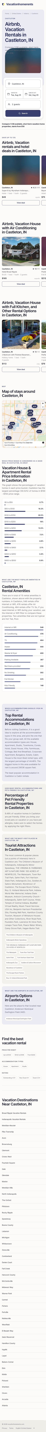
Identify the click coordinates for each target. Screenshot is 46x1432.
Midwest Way (7, 1287)
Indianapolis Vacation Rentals (14, 1119)
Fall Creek (6, 1269)
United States (16, 13)
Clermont (5, 1150)
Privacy (4, 1428)
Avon (4, 1138)
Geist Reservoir (8, 1337)
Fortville (5, 1312)
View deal (21, 203)
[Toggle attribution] (43, 442)
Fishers (5, 1306)
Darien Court (7, 1262)
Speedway (6, 1219)
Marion (4, 1181)
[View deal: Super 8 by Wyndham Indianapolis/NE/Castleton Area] (21, 170)
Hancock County (8, 1275)
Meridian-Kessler (9, 1125)
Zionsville (5, 1250)
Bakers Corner (7, 1362)
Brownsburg (7, 1144)
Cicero (4, 1393)
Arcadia (5, 1399)
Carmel (5, 1300)
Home (7, 13)
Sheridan (5, 1387)
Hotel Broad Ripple (9, 272)
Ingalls (4, 1349)
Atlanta (5, 1405)
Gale (4, 1169)
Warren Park (7, 1293)
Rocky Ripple (7, 1213)
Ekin (3, 1368)
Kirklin (4, 1374)
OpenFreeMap (9, 443)
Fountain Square (8, 1163)
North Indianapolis (9, 1194)
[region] (24, 424)
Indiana (26, 13)
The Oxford (6, 1200)
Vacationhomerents (19, 4)
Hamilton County (8, 1343)
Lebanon (5, 1231)
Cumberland (7, 1256)
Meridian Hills (7, 1188)
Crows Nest (7, 1157)
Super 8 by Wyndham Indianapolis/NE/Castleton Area (23, 190)
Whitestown (7, 1244)
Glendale (5, 1175)
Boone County (7, 1225)
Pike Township (8, 1132)
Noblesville (6, 1318)
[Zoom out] (43, 407)
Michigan (5, 1237)
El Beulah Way (7, 1331)
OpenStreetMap (9, 445)
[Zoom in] (43, 403)
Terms (11, 1428)
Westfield (6, 1325)
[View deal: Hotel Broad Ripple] (21, 251)
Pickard (5, 1381)
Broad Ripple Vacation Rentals (14, 1113)
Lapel (4, 1356)
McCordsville (7, 1281)
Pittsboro (5, 1206)
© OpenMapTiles (20, 443)
